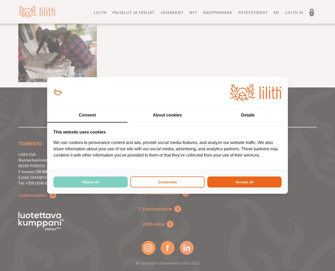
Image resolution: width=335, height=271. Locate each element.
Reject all (90, 182)
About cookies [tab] (167, 115)
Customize (167, 182)
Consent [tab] (87, 115)
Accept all (244, 182)
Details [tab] (248, 115)
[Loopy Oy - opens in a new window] (58, 92)
